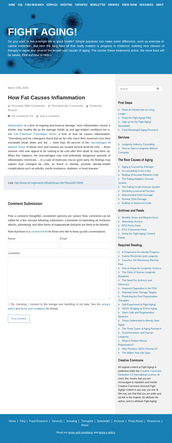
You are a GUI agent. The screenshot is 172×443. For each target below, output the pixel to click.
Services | (59, 421)
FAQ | (24, 421)
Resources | (155, 421)
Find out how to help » (37, 55)
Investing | (73, 421)
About (160, 5)
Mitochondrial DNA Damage (137, 195)
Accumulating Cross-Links (136, 170)
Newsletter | (105, 421)
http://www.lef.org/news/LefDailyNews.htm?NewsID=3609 (48, 182)
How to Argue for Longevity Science (141, 268)
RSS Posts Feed (131, 225)
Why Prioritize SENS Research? (140, 348)
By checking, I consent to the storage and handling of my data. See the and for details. (59, 306)
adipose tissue (16, 147)
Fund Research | (40, 421)
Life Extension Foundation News (35, 134)
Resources (146, 5)
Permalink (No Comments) (67, 105)
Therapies (81, 5)
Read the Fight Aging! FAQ (136, 117)
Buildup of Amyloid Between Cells (140, 174)
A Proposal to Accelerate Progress (141, 252)
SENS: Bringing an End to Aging (139, 308)
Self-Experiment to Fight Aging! (139, 304)
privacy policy (107, 432)
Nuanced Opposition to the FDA (139, 288)
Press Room (129, 5)
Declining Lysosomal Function (138, 191)
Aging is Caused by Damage (137, 166)
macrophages (99, 142)
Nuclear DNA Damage (134, 199)
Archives (113, 5)
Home (12, 5)
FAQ (20, 5)
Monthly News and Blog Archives (140, 217)
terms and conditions (33, 308)
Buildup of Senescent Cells (136, 203)
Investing (66, 5)
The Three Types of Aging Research (141, 328)
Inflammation (15, 125)
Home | (14, 421)
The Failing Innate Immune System (141, 186)
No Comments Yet (22, 116)
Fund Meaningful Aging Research (140, 129)
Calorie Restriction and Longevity (140, 256)
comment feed (39, 231)
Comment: (14, 253)
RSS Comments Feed (134, 229)
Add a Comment (49, 116)
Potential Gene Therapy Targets (139, 292)
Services (52, 5)
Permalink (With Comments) (28, 105)
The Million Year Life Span (136, 352)
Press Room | (137, 421)
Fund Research (34, 5)
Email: (64, 238)
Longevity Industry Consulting (138, 144)
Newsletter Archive (132, 221)
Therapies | (89, 421)
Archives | (121, 421)
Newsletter (97, 5)
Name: (12, 238)
